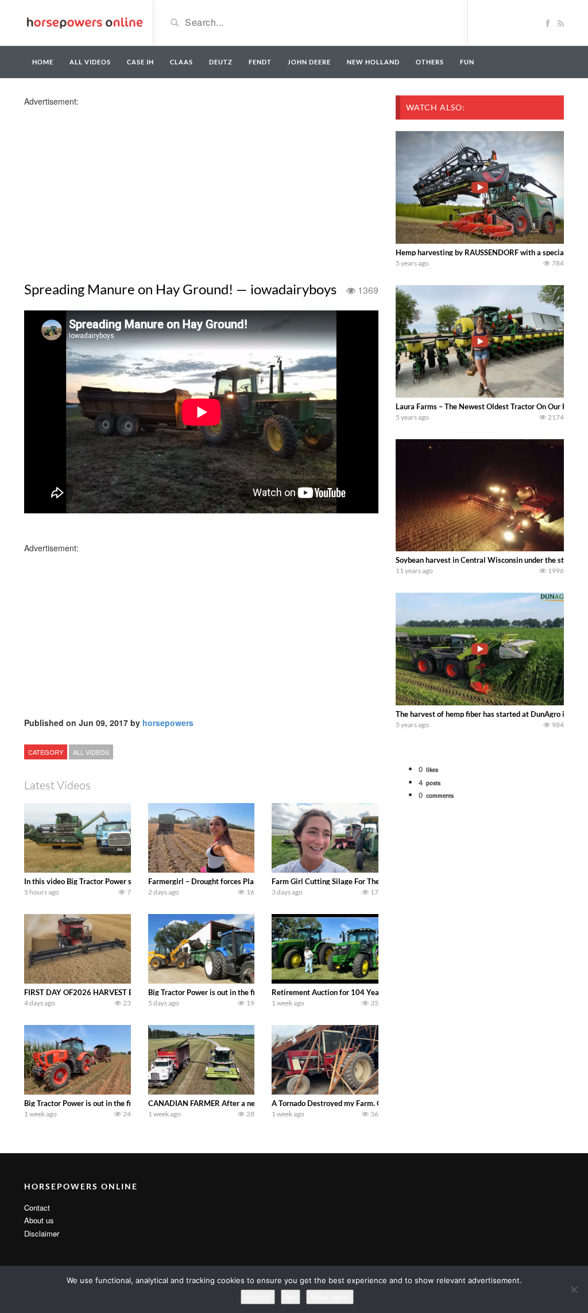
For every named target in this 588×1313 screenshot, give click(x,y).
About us (39, 1220)
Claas (181, 62)
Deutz (221, 62)
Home (42, 62)
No (290, 1297)
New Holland (373, 62)
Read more (330, 1297)
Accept (257, 1297)
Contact (37, 1207)
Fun (467, 62)
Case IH (140, 62)
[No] (573, 1289)
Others (430, 62)
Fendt (260, 62)
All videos (90, 62)
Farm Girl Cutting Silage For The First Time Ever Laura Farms (373, 881)
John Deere (309, 62)
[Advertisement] (114, 187)
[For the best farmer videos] (84, 22)
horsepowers (168, 722)
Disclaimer (41, 1233)
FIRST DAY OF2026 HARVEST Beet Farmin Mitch (107, 992)
